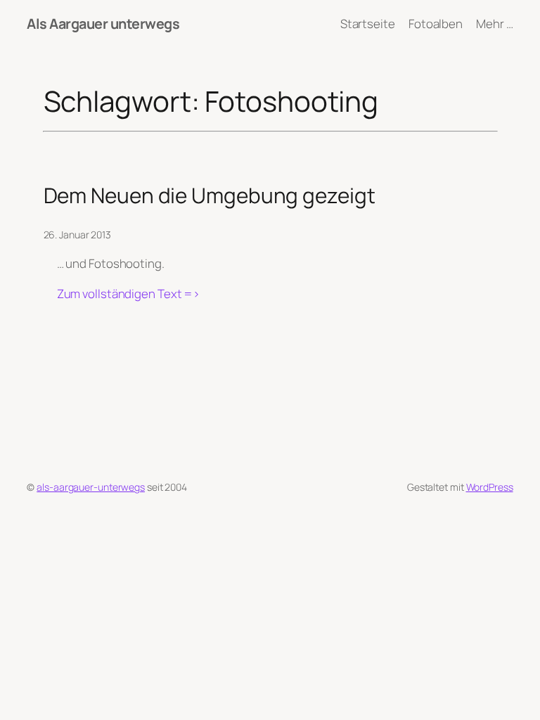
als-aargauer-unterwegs (91, 487)
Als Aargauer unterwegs (103, 23)
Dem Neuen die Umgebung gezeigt (209, 195)
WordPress (489, 487)
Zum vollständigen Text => (128, 293)
